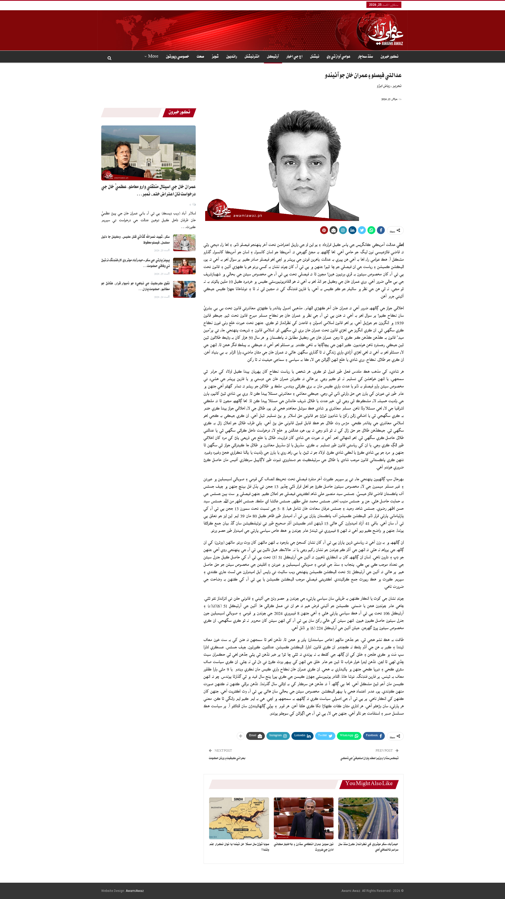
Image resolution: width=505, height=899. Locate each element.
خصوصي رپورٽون (177, 57)
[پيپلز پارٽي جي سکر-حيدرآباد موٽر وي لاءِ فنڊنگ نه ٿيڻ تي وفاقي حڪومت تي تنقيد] (184, 266)
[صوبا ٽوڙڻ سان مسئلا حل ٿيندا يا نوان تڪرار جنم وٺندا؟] (239, 818)
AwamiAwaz (135, 891)
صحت (200, 57)
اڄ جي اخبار (294, 57)
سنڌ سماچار (365, 57)
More (153, 57)
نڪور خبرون (389, 57)
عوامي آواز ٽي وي (338, 57)
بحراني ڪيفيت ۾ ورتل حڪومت (227, 759)
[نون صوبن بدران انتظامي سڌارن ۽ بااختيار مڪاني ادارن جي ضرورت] (304, 818)
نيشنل (314, 57)
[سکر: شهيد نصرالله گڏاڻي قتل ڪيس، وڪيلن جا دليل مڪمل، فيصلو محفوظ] (184, 242)
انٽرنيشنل (252, 57)
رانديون (231, 57)
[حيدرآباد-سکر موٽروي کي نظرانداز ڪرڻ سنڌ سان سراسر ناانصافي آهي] (368, 818)
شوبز (215, 57)
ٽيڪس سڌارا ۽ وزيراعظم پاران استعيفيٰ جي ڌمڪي (369, 759)
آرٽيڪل (273, 57)
